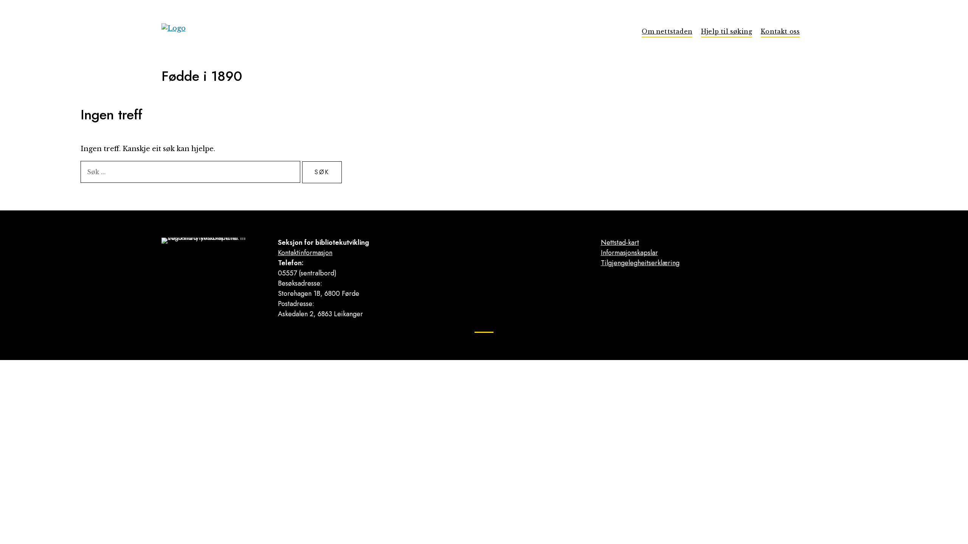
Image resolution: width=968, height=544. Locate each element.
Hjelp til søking (726, 31)
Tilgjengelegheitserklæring (640, 263)
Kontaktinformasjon (305, 253)
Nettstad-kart (620, 242)
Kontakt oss (780, 31)
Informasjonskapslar (629, 253)
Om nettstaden (667, 31)
